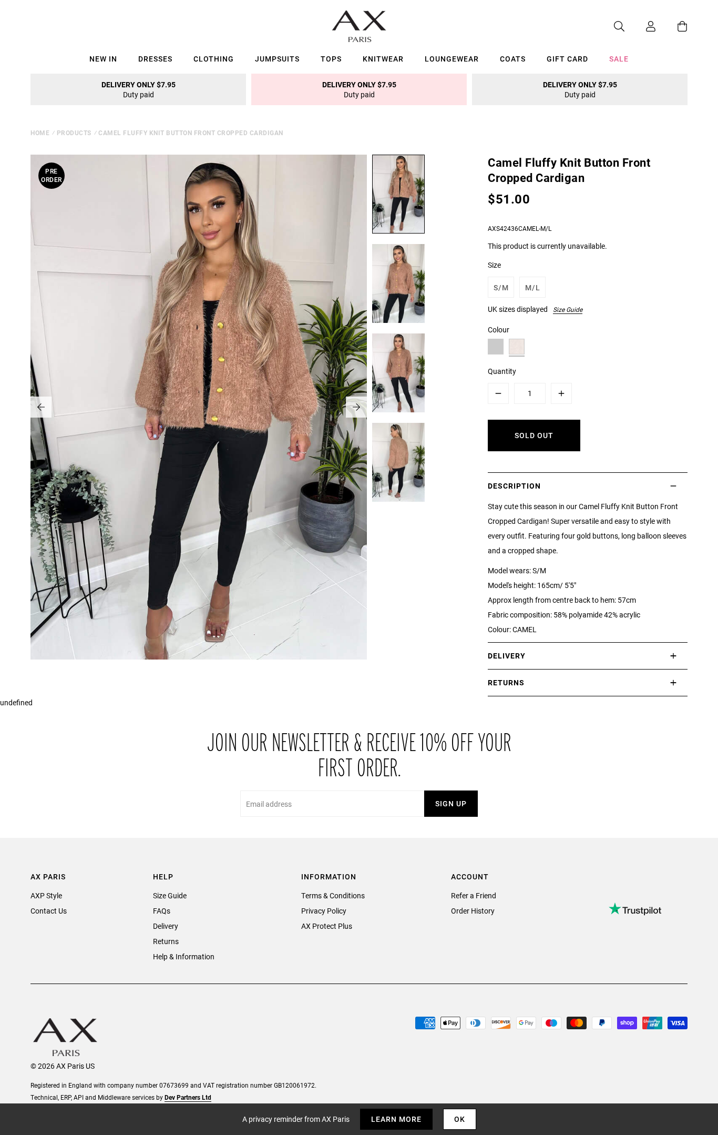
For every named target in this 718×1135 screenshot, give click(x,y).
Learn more (396, 1119)
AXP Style (46, 895)
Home (39, 132)
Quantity (502, 371)
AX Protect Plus (326, 926)
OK (459, 1119)
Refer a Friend (473, 895)
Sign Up (451, 803)
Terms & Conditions (333, 895)
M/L (532, 287)
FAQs (161, 911)
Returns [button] (506, 682)
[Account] (640, 26)
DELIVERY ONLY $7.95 (138, 89)
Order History (473, 911)
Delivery (165, 926)
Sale (619, 59)
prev (41, 407)
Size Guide (567, 309)
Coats (513, 59)
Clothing (213, 59)
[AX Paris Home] (359, 26)
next (356, 407)
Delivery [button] (507, 656)
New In (103, 59)
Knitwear (383, 59)
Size (494, 265)
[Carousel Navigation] (198, 407)
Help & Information (183, 956)
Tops (331, 59)
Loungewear (452, 59)
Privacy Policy (323, 911)
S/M (501, 287)
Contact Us (48, 911)
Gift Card (567, 59)
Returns (166, 941)
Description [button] (514, 486)
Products (74, 132)
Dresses (155, 59)
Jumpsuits (277, 59)
